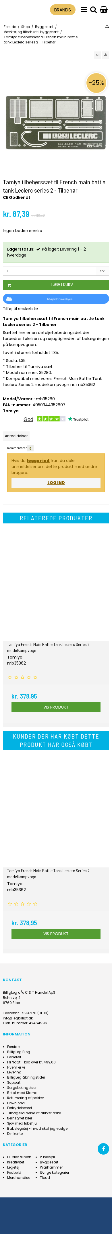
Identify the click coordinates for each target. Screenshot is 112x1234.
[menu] (84, 10)
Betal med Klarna (22, 1093)
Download (16, 1103)
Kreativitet (15, 1162)
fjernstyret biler (19, 1118)
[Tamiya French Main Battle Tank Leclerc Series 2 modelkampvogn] (56, 588)
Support (13, 1082)
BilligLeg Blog (18, 1052)
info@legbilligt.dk (18, 1018)
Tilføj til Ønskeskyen (60, 299)
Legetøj (13, 1167)
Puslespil (47, 1157)
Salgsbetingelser (21, 1087)
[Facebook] (103, 1149)
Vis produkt (56, 707)
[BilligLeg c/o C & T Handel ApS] (16, 9)
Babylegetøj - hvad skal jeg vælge (37, 1128)
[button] (97, 55)
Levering (14, 1072)
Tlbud (45, 1177)
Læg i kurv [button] (62, 284)
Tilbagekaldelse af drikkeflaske (34, 1113)
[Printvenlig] (107, 27)
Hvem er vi (16, 1067)
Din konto (15, 1133)
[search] (93, 10)
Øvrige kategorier (54, 1172)
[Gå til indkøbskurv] (103, 10)
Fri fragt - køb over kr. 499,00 (31, 1062)
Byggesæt (49, 1162)
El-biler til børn (19, 1157)
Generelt (14, 1057)
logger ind (38, 460)
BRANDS (62, 10)
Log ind (56, 482)
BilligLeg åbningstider (26, 1077)
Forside (13, 1047)
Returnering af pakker (25, 1098)
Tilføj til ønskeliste (20, 308)
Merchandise (18, 1177)
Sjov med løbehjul (22, 1123)
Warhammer (51, 1167)
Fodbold (14, 1172)
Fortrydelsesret (19, 1108)
